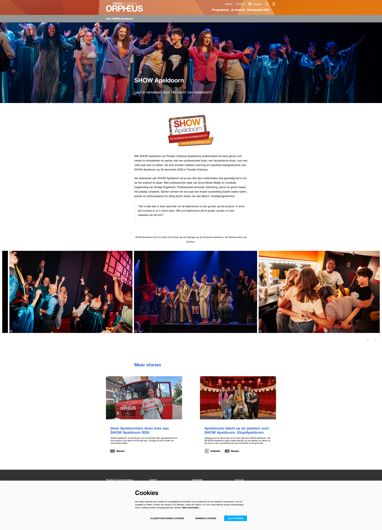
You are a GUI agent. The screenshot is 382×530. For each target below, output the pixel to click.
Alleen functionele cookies (167, 518)
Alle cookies (235, 518)
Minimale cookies (205, 518)
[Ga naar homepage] (124, 7)
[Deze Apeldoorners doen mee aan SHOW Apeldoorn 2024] (144, 397)
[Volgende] (376, 340)
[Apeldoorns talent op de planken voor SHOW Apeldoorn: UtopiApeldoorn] (238, 397)
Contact (240, 4)
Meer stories (147, 364)
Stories (228, 4)
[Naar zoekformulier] (267, 4)
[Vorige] (368, 340)
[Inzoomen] (11, 331)
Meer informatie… (191, 507)
